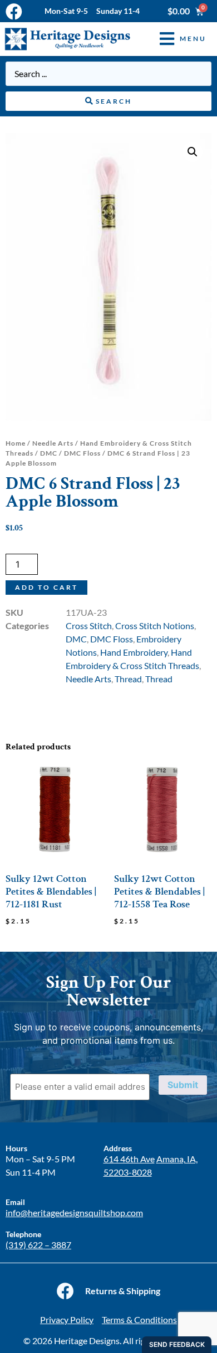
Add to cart (46, 587)
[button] (174, 39)
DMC (48, 453)
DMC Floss (82, 453)
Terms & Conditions (139, 1319)
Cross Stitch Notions (154, 625)
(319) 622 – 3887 (38, 1244)
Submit (182, 1084)
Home (16, 443)
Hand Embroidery (133, 652)
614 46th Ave (129, 1158)
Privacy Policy (66, 1319)
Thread (128, 678)
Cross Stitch (89, 625)
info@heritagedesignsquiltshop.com (74, 1212)
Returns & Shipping (122, 1290)
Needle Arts (52, 443)
